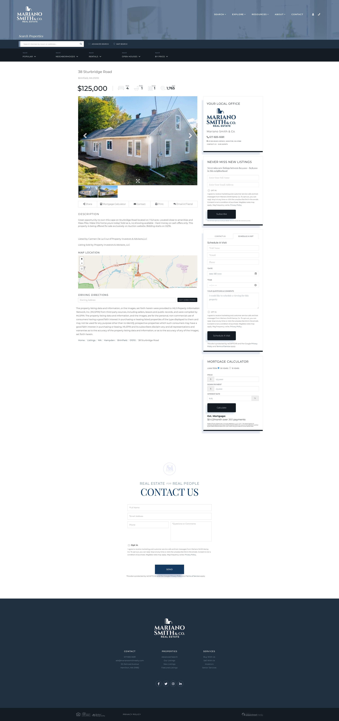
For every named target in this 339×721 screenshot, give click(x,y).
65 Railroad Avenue (130, 666)
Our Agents (223, 144)
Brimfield (122, 340)
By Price (160, 56)
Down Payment (214, 384)
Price (210, 375)
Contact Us (211, 144)
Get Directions (187, 300)
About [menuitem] (279, 14)
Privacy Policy (236, 205)
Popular (28, 56)
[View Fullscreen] (82, 269)
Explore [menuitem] (238, 14)
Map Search (121, 44)
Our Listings (169, 660)
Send (169, 569)
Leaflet (172, 287)
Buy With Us (209, 657)
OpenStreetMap (183, 287)
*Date (210, 268)
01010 (133, 340)
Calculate (221, 407)
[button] (81, 44)
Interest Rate (213, 394)
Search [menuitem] (219, 14)
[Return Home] (29, 14)
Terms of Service (223, 346)
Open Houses (129, 56)
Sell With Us (209, 660)
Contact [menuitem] (297, 14)
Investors (209, 664)
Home (81, 340)
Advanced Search (100, 44)
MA (99, 340)
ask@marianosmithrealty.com (130, 660)
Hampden (109, 340)
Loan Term (212, 368)
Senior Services (209, 667)
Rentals (93, 56)
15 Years (235, 368)
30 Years (224, 368)
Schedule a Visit (245, 236)
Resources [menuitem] (259, 14)
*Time (209, 280)
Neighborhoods (65, 56)
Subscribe (221, 214)
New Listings (169, 664)
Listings (91, 340)
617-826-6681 (216, 137)
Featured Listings (169, 667)
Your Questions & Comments (220, 291)
